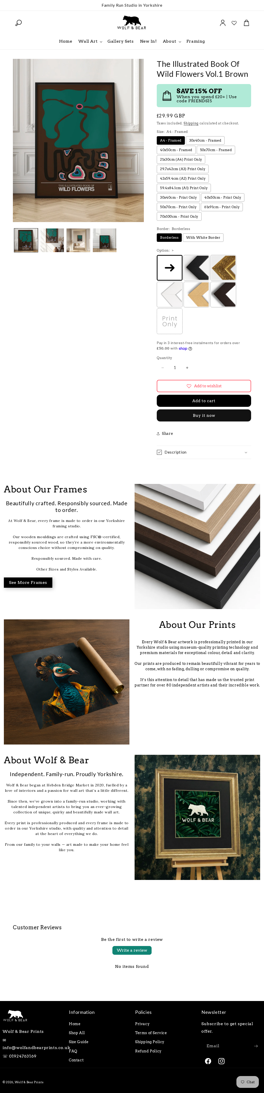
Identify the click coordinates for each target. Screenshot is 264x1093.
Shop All (77, 1033)
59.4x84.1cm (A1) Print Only (184, 188)
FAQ (73, 1051)
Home (74, 1024)
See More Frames (28, 582)
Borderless (169, 238)
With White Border (203, 238)
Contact (76, 1060)
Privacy (142, 1024)
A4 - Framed (170, 140)
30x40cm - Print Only (178, 197)
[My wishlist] (234, 23)
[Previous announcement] (14, 5)
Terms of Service (151, 1033)
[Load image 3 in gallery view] (78, 240)
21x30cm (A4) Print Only (181, 159)
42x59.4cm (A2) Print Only (182, 178)
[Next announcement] (249, 5)
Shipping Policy (149, 1042)
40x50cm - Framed (176, 150)
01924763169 (23, 1056)
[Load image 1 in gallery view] (26, 240)
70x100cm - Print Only (179, 216)
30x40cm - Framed (205, 140)
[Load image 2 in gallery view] (52, 240)
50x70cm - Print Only (178, 207)
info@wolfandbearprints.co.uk (36, 1047)
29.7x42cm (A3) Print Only (182, 169)
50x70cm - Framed (216, 150)
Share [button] (167, 433)
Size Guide (79, 1042)
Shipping (191, 123)
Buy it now (204, 415)
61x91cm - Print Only (222, 207)
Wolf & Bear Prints (29, 1082)
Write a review (132, 950)
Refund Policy (148, 1051)
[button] (18, 23)
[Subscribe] (255, 1046)
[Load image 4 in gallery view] (105, 240)
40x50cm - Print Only (222, 197)
